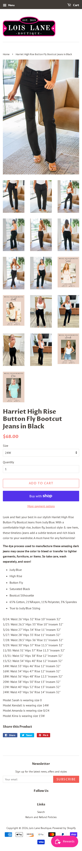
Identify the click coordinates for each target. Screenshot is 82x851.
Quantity (8, 462)
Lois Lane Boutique (40, 828)
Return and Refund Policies (41, 817)
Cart (75, 5)
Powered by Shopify (64, 828)
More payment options (41, 506)
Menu (11, 5)
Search (41, 812)
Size (5, 446)
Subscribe (66, 779)
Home (6, 54)
